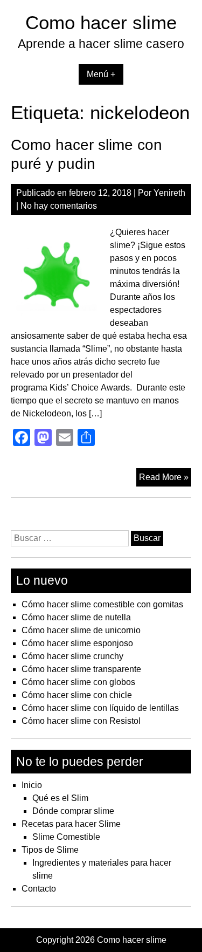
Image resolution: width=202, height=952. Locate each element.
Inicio (32, 785)
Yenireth (169, 192)
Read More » (165, 479)
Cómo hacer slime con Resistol (81, 720)
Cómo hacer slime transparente (81, 669)
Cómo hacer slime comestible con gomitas (102, 604)
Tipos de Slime (50, 849)
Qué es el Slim (60, 798)
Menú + (101, 74)
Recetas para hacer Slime (71, 823)
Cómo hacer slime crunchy (72, 656)
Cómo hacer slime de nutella (76, 617)
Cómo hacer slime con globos (78, 682)
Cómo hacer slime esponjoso (77, 643)
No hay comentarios (58, 205)
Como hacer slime (101, 22)
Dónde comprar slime (73, 811)
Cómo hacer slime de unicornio (81, 630)
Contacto (39, 888)
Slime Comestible (66, 836)
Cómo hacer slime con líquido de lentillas (100, 708)
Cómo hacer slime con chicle (77, 695)
